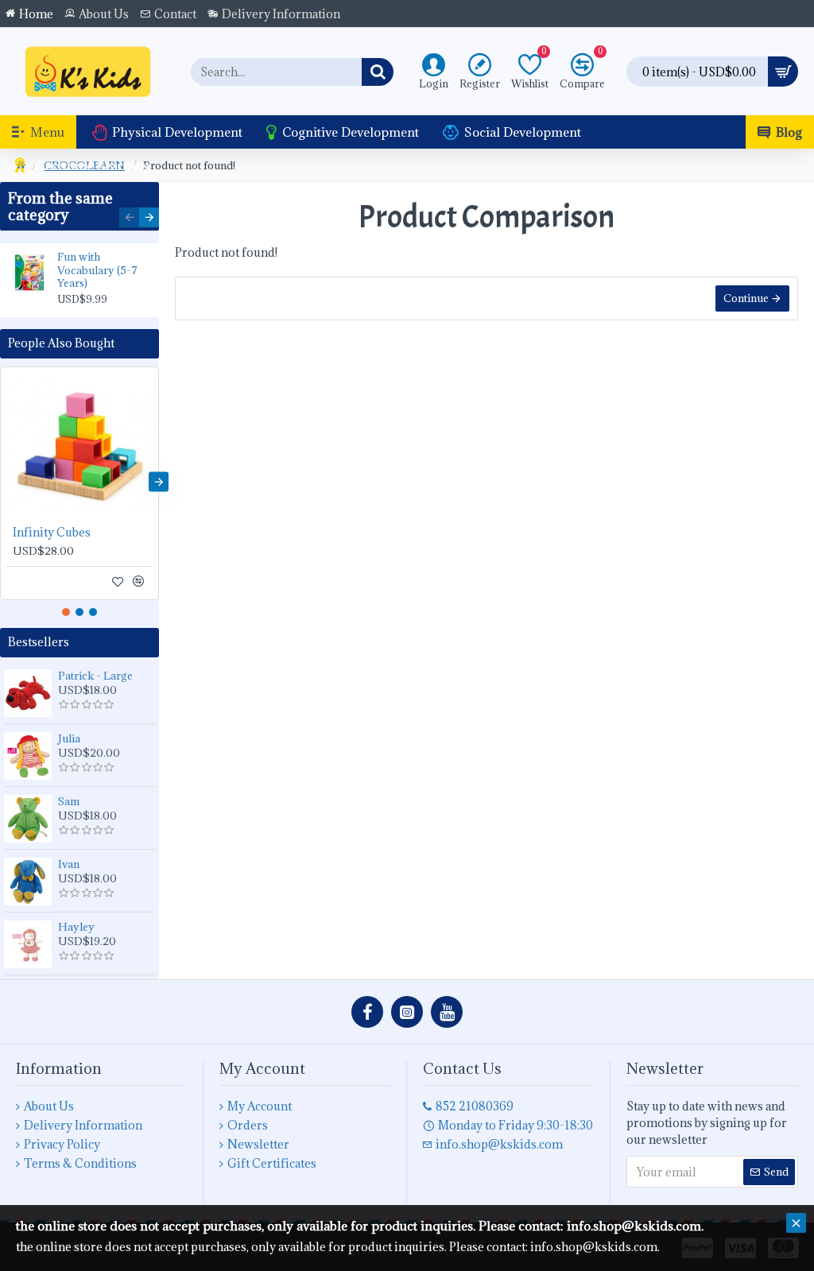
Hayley (76, 926)
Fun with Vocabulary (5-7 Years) (97, 270)
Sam (68, 801)
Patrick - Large (95, 675)
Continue (746, 298)
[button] (129, 217)
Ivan (68, 864)
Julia (69, 738)
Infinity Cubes (52, 532)
